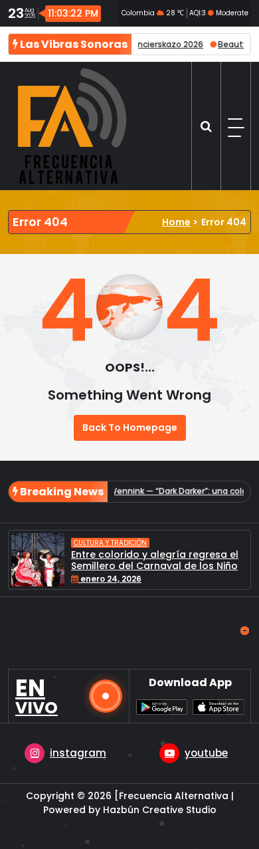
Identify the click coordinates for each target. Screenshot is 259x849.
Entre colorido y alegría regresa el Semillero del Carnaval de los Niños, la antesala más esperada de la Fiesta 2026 (158, 571)
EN (36, 696)
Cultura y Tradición (110, 543)
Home (176, 222)
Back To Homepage (129, 427)
